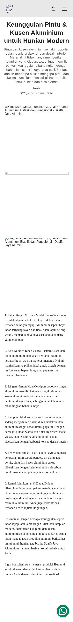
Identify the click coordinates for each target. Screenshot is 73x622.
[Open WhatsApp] (63, 611)
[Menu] (64, 9)
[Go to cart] (53, 9)
